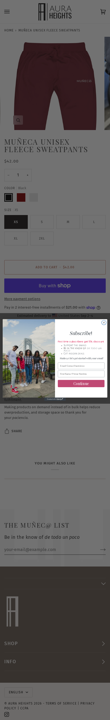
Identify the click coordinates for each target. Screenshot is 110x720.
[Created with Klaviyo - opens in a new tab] (55, 399)
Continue (81, 383)
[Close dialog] (103, 322)
